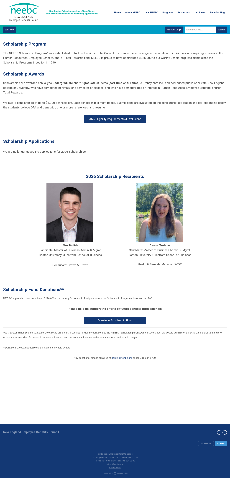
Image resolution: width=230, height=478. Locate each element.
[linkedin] (219, 432)
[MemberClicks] (53, 12)
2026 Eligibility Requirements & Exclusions (115, 119)
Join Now (9, 29)
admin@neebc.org (122, 358)
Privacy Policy (115, 467)
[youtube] (224, 432)
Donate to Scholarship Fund (115, 320)
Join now (206, 443)
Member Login (174, 29)
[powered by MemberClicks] (115, 473)
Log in (220, 443)
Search (221, 29)
